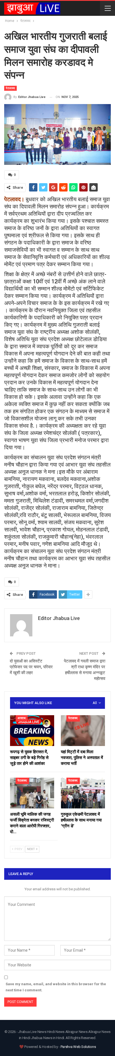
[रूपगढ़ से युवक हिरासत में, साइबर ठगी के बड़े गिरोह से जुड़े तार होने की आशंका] (32, 730)
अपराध (22, 718)
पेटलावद (10, 88)
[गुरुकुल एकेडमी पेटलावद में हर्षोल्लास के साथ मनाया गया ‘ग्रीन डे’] (83, 793)
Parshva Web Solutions (78, 1047)
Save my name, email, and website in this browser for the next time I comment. (56, 987)
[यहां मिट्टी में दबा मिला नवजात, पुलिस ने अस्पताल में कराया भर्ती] (83, 730)
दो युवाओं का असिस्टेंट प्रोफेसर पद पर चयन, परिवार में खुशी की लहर (31, 667)
